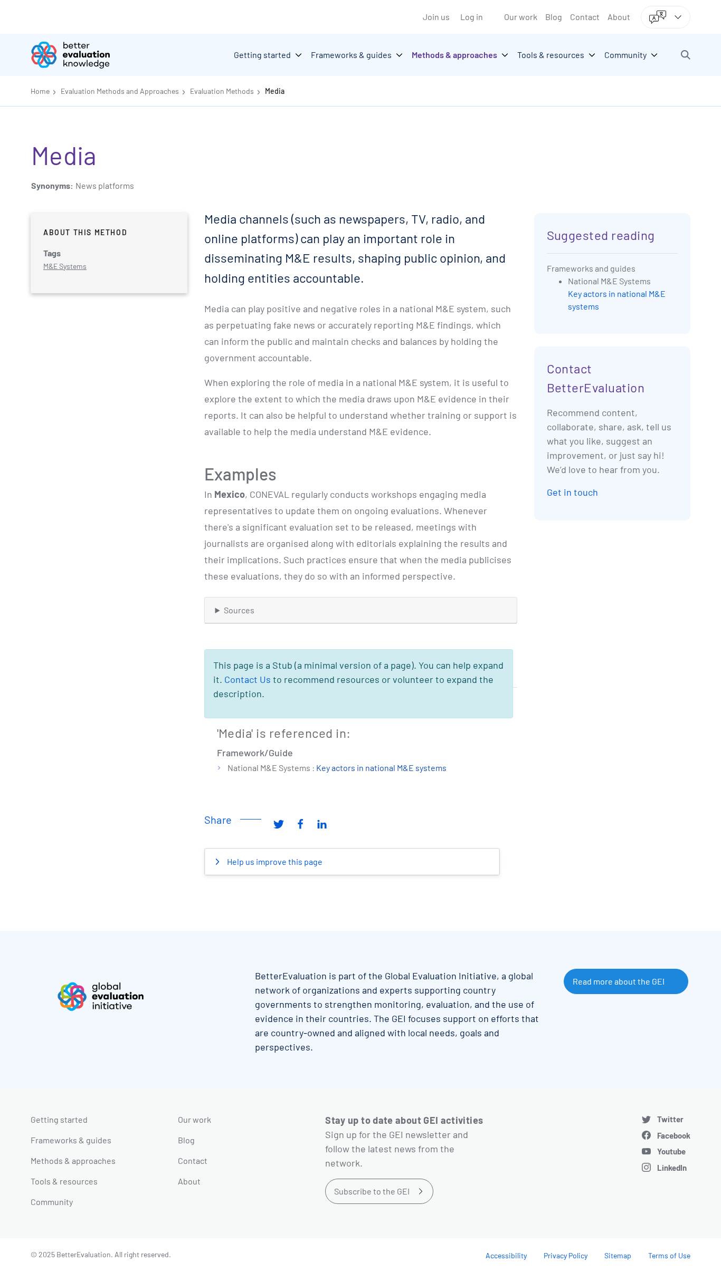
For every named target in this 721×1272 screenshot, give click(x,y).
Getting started (59, 1119)
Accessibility (506, 1255)
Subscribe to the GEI (372, 1191)
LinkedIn (672, 1167)
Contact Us (247, 679)
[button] (685, 55)
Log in (471, 17)
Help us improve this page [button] (273, 861)
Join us (436, 17)
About (619, 17)
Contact (585, 17)
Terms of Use (669, 1255)
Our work (520, 17)
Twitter (670, 1119)
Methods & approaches (73, 1160)
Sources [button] (239, 610)
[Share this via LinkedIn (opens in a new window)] (321, 823)
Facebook (673, 1135)
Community (52, 1202)
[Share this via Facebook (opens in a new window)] (300, 823)
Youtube (671, 1151)
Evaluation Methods (222, 90)
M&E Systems (65, 266)
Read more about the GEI (619, 981)
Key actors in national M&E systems (381, 768)
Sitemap (617, 1255)
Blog (553, 17)
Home (40, 90)
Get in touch (572, 492)
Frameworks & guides (71, 1140)
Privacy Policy (565, 1255)
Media (274, 90)
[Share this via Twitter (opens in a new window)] (278, 823)
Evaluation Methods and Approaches (120, 90)
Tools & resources (64, 1181)
